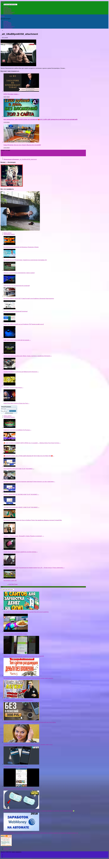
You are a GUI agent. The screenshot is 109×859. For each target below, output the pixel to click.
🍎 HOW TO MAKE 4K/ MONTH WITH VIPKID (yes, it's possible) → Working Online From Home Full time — (32, 443)
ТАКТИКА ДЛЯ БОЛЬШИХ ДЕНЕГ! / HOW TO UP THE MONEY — (21, 507)
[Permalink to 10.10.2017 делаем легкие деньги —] (9, 385)
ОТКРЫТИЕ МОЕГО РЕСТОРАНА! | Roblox (15, 634)
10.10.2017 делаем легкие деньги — (13, 387)
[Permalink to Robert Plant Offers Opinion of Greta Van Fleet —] (9, 400)
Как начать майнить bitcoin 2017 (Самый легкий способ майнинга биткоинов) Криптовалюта (29, 298)
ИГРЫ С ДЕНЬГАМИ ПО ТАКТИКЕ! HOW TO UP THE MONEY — (21, 494)
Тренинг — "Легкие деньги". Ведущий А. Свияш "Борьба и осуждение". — (24, 536)
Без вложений (7, 9)
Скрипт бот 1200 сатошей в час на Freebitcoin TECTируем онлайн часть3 (24, 324)
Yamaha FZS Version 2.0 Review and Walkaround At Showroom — (21, 371)
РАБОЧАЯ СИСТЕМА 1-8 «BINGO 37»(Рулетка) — (17, 430)
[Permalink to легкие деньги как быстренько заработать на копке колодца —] (9, 549)
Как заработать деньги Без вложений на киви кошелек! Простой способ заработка (26, 611)
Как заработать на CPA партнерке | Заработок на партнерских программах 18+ (25, 260)
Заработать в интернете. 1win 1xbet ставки (15, 766)
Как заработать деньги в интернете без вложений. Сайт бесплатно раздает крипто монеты (28, 678)
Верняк (3, 1)
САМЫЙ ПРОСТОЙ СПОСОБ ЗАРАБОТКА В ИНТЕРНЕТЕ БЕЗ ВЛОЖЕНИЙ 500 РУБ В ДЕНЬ (30, 722)
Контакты (6, 849)
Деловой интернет (6, 406)
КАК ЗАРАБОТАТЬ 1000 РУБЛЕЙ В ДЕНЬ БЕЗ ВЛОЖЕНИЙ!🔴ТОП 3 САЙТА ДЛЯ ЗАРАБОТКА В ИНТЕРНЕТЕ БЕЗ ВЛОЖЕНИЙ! (40, 119)
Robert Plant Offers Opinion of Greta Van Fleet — (16, 403)
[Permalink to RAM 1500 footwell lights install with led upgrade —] (9, 337)
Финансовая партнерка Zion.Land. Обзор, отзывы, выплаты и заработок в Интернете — (28, 356)
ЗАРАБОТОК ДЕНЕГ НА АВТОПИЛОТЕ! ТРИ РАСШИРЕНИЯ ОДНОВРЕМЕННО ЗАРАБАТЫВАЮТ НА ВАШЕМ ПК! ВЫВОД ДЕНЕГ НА (41, 833)
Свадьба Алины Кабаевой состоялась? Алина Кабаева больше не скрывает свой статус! (28, 744)
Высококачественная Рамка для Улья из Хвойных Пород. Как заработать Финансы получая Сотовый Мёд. (33, 520)
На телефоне (7, 8)
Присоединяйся (8, 13)
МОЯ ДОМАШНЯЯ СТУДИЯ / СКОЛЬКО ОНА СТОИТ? (18, 700)
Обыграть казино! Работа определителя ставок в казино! (19, 272)
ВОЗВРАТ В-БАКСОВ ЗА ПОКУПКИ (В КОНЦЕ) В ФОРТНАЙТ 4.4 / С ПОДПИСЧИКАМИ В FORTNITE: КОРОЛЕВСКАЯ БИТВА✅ (39, 811)
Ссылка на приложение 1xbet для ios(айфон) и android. (19, 788)
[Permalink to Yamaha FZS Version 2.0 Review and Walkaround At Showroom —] (9, 369)
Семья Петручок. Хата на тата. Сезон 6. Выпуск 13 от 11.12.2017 (22, 145)
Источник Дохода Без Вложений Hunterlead (15, 311)
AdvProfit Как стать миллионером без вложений (17, 285)
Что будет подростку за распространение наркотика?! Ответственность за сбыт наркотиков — (29, 481)
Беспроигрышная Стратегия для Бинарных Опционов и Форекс (21, 247)
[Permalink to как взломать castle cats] (9, 578)
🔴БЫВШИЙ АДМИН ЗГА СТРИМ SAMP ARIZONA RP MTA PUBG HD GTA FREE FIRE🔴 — (29, 455)
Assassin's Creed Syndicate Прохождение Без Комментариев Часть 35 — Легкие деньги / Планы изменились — (34, 567)
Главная (6, 7)
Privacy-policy (7, 848)
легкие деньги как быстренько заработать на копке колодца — (21, 551)
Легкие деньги (7, 11)
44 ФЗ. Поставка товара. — (11, 94)
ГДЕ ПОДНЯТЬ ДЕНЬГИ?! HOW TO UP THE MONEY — (19, 468)
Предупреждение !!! (9, 12)
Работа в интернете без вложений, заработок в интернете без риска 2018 (24, 656)
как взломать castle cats (10, 580)
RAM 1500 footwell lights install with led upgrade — (17, 340)
